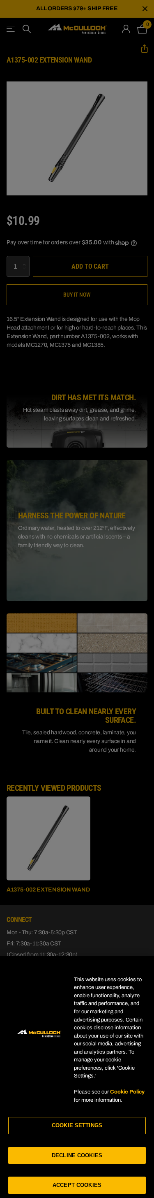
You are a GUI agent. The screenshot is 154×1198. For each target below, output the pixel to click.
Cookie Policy (127, 1092)
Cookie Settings (77, 1125)
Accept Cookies (77, 1185)
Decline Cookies (77, 1155)
